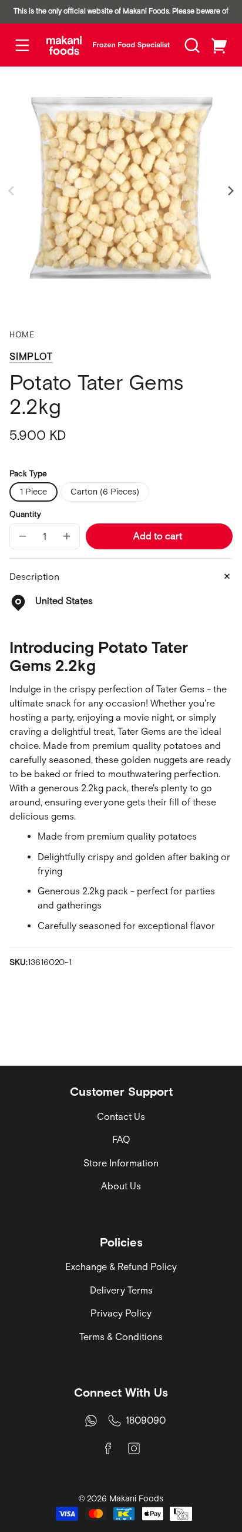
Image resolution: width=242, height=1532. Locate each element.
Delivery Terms (121, 1290)
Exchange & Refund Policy (121, 1266)
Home (22, 334)
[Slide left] (13, 191)
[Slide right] (229, 191)
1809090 (146, 1420)
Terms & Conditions (121, 1336)
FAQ (121, 1139)
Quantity (25, 514)
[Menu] (22, 45)
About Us (121, 1185)
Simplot (31, 356)
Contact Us (121, 1116)
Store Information (121, 1163)
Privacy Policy (121, 1313)
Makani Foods (136, 1498)
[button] (192, 45)
